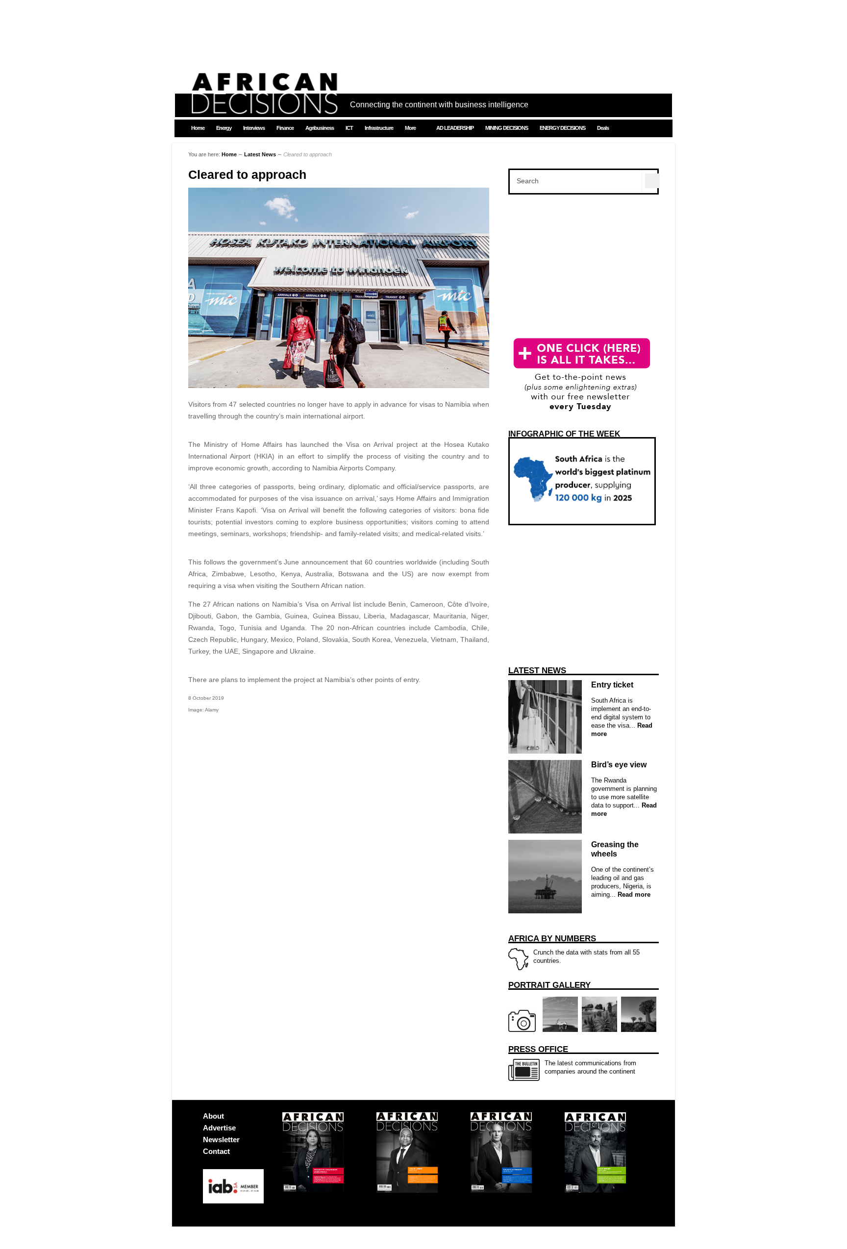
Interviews (254, 128)
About (213, 1116)
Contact (216, 1151)
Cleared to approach (247, 174)
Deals (603, 128)
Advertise (219, 1128)
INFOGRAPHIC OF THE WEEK (564, 434)
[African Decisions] (264, 108)
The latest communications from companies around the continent (572, 1060)
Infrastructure (379, 128)
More (410, 128)
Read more (633, 894)
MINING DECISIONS (506, 128)
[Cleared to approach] (338, 386)
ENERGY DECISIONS (562, 128)
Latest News (260, 154)
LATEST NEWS (537, 670)
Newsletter (221, 1139)
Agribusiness (319, 128)
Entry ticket (612, 685)
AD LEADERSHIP (454, 128)
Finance (285, 128)
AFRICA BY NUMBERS (552, 938)
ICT (349, 128)
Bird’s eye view (619, 764)
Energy (223, 128)
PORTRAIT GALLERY (549, 985)
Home (197, 128)
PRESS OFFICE (538, 1049)
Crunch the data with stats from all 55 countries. (574, 949)
